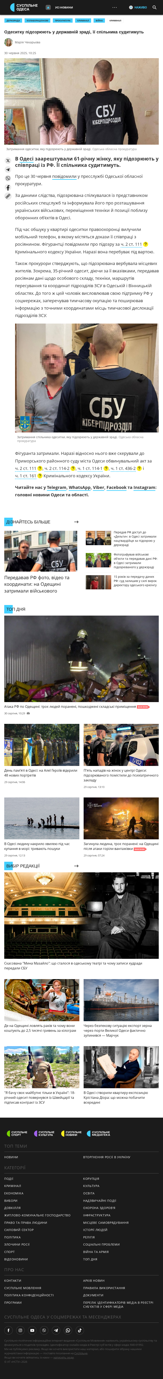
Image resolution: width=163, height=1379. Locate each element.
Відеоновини (16, 1259)
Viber (98, 487)
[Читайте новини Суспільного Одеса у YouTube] (32, 1330)
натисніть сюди (63, 1357)
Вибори (11, 1201)
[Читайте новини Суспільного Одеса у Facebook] (8, 1330)
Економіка (13, 1193)
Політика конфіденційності (29, 1295)
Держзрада (13, 20)
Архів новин (94, 1281)
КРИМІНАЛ (83, 20)
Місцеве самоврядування (106, 1223)
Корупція (91, 1179)
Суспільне (80, 1353)
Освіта (89, 1193)
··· (114, 7)
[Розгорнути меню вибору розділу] (48, 7)
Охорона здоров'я (99, 1208)
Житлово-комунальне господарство (37, 1215)
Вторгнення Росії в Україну (107, 1157)
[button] (8, 160)
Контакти (12, 1281)
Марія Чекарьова (27, 42)
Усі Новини (64, 7)
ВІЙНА (99, 20)
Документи (93, 1295)
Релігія (89, 1237)
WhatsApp (80, 487)
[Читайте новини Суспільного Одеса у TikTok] (80, 1330)
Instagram (144, 487)
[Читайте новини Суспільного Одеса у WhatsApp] (68, 1330)
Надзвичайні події (99, 1201)
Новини (11, 1157)
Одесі (27, 158)
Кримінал (115, 20)
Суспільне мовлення (22, 1288)
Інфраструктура (97, 1215)
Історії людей (95, 1230)
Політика (12, 1237)
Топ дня (90, 1259)
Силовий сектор (19, 1230)
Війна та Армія (96, 1252)
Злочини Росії (17, 1244)
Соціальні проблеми (101, 1244)
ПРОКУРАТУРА (62, 20)
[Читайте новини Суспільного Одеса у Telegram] (56, 1330)
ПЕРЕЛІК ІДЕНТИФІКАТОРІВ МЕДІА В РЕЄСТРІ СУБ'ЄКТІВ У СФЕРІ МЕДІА (118, 1305)
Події (8, 1179)
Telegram (56, 487)
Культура (91, 1186)
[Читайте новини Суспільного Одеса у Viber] (44, 1330)
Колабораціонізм (37, 20)
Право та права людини (25, 1223)
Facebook (116, 487)
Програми (13, 1303)
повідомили (64, 176)
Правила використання (104, 1288)
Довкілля (12, 1208)
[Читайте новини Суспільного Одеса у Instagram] (20, 1330)
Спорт (9, 1252)
